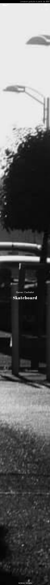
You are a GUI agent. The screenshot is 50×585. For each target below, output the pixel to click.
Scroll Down (25, 583)
